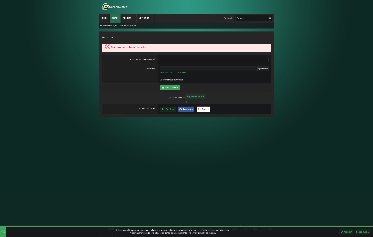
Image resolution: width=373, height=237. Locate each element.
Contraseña (150, 68)
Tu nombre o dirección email (142, 59)
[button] (134, 18)
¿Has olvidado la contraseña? (173, 72)
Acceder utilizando (147, 108)
